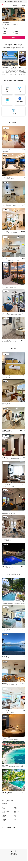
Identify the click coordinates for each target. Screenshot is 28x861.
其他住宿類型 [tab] (4, 803)
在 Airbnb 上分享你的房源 (19, 5)
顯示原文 (20, 1)
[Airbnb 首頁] (3, 5)
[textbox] (7, 33)
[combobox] (13, 29)
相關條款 (15, 854)
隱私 (11, 854)
